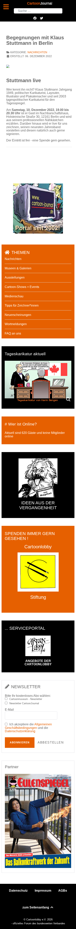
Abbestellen (51, 742)
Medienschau (14, 296)
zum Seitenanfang (36, 907)
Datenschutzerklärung (20, 731)
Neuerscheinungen (18, 315)
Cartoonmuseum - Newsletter (25, 699)
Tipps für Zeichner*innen (22, 305)
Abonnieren (20, 742)
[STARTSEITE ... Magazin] (38, 208)
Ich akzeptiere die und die (28, 728)
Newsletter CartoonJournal (24, 703)
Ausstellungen (15, 277)
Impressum (43, 890)
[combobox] (38, 10)
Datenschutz (18, 890)
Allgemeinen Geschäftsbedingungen (28, 726)
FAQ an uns (13, 333)
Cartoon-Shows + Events (22, 287)
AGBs (62, 890)
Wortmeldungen (16, 324)
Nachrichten (37, 52)
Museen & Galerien (18, 268)
